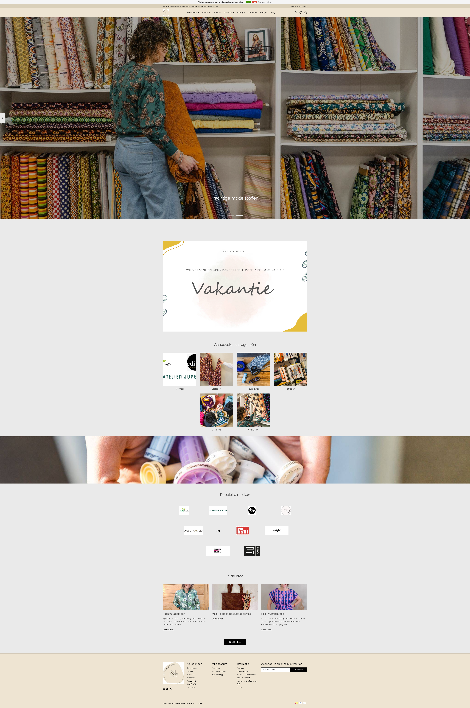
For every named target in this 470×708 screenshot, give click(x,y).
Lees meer (168, 629)
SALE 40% (241, 13)
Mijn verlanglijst (218, 674)
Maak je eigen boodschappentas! (232, 613)
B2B (238, 684)
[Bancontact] (304, 703)
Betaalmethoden (243, 678)
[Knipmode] (252, 510)
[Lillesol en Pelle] (286, 510)
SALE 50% (252, 13)
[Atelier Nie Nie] (166, 12)
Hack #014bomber (174, 613)
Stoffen (190, 671)
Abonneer (299, 670)
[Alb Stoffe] (184, 510)
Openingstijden (243, 671)
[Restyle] (276, 530)
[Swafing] (252, 551)
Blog (273, 13)
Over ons (240, 668)
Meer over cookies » (265, 2)
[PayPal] (300, 703)
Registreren (216, 668)
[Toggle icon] (296, 12)
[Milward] (193, 530)
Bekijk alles (235, 642)
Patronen (290, 388)
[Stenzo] (218, 551)
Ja (248, 2)
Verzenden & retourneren (247, 681)
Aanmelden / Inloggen (298, 6)
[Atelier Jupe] (218, 510)
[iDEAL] (296, 703)
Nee (254, 2)
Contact (240, 687)
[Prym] (242, 530)
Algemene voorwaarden (246, 674)
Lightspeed (199, 703)
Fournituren (253, 388)
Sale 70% (264, 13)
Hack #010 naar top (272, 613)
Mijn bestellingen (219, 671)
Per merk (179, 388)
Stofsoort (216, 388)
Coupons (217, 13)
